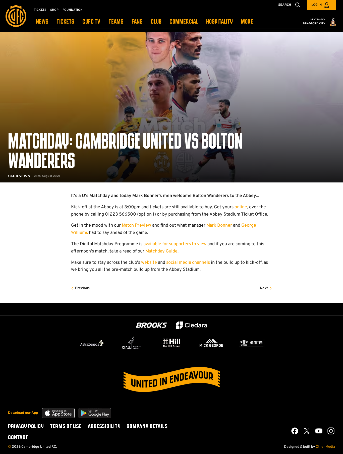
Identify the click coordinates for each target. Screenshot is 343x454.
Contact (18, 437)
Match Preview (136, 225)
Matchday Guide (161, 251)
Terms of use (66, 426)
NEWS (42, 22)
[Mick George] (211, 343)
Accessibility (104, 426)
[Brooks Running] (151, 325)
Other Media (325, 447)
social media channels (188, 263)
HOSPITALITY (219, 22)
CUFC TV (91, 22)
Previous (82, 288)
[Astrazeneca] (91, 343)
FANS (137, 22)
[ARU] (131, 343)
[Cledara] (191, 325)
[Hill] (171, 343)
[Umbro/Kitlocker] (251, 343)
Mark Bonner (219, 225)
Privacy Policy (26, 426)
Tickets (40, 10)
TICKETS (65, 22)
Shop (54, 10)
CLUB (156, 22)
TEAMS (116, 22)
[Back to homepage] (16, 16)
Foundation (73, 10)
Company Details (147, 426)
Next (264, 288)
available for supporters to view (174, 244)
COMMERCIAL (183, 22)
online (241, 207)
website (149, 263)
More (247, 22)
